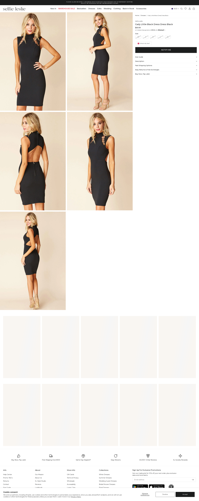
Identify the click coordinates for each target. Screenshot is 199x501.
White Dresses (104, 474)
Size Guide (7, 488)
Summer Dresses (105, 478)
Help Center (7, 474)
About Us (38, 478)
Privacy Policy (76, 497)
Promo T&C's (8, 478)
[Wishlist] (185, 9)
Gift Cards (70, 474)
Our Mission (39, 474)
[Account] (190, 9)
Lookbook (38, 488)
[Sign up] (193, 480)
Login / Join (71, 488)
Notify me (166, 50)
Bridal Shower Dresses (107, 484)
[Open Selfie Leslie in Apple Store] (157, 487)
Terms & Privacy (73, 478)
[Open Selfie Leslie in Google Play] (140, 487)
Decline (165, 494)
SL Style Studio (40, 481)
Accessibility (71, 484)
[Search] (182, 9)
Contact (6, 484)
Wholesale (71, 481)
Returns (6, 481)
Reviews (38, 484)
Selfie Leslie (139, 21)
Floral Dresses (104, 488)
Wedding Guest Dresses (108, 481)
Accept (185, 494)
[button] (171, 487)
